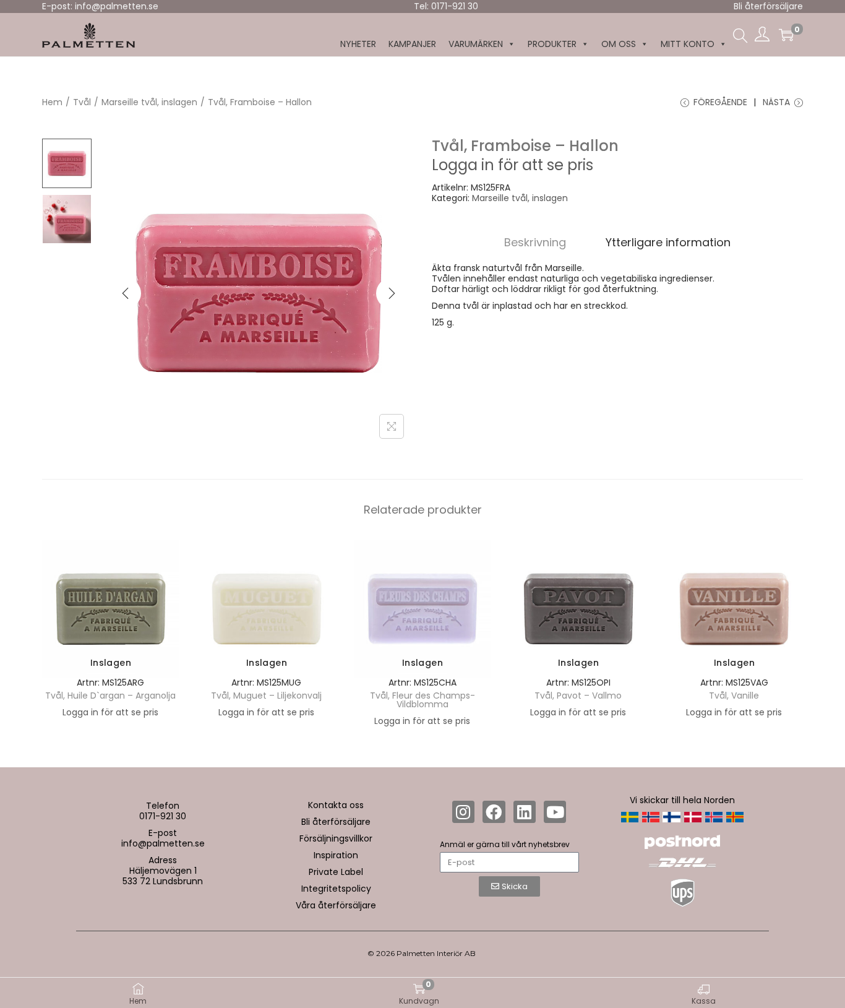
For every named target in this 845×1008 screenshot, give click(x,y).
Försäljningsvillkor (335, 838)
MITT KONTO (687, 44)
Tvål (82, 102)
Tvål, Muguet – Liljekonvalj (266, 695)
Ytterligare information (668, 242)
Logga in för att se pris (512, 165)
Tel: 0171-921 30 (446, 6)
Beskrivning (535, 242)
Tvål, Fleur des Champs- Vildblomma (422, 699)
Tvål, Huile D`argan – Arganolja (110, 695)
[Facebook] (494, 812)
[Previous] (125, 293)
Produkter (552, 44)
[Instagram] (463, 812)
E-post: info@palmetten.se (100, 6)
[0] (786, 34)
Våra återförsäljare (336, 905)
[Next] (391, 293)
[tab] (535, 242)
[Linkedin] (524, 812)
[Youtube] (555, 812)
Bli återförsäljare (768, 6)
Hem (52, 102)
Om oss (618, 44)
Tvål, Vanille (734, 695)
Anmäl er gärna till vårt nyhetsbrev (505, 844)
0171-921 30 (162, 816)
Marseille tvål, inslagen (149, 102)
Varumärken (475, 44)
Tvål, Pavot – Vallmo (578, 695)
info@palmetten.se (163, 843)
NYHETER (358, 44)
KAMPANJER (412, 44)
